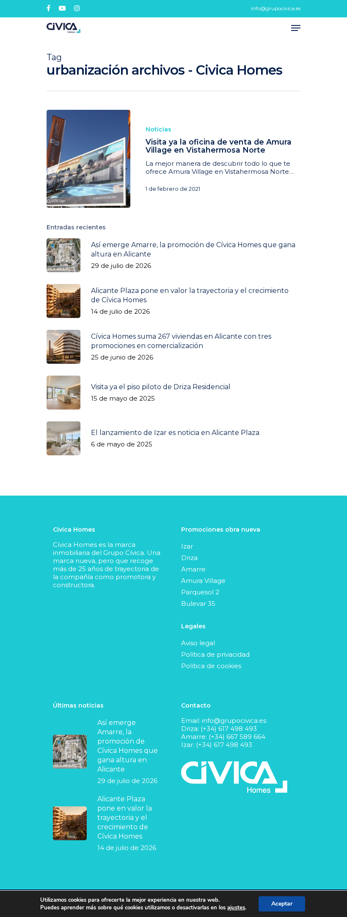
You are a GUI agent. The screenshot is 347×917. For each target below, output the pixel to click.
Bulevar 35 (198, 603)
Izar (187, 546)
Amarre (193, 569)
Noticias (158, 129)
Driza (189, 558)
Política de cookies (211, 666)
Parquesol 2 (200, 592)
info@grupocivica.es (275, 8)
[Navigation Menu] (295, 28)
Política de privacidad (215, 654)
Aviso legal (198, 643)
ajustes (236, 907)
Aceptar (281, 904)
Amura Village (203, 581)
